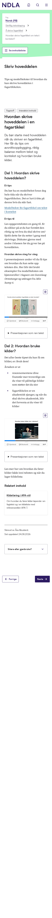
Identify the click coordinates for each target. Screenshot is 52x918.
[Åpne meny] (46, 5)
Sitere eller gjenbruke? (20, 549)
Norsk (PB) (11, 20)
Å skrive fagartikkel (14, 30)
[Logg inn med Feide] (28, 5)
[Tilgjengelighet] (45, 292)
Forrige (13, 579)
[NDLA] (11, 5)
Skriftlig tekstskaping (15, 25)
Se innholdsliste (17, 50)
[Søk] (37, 5)
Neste (40, 579)
